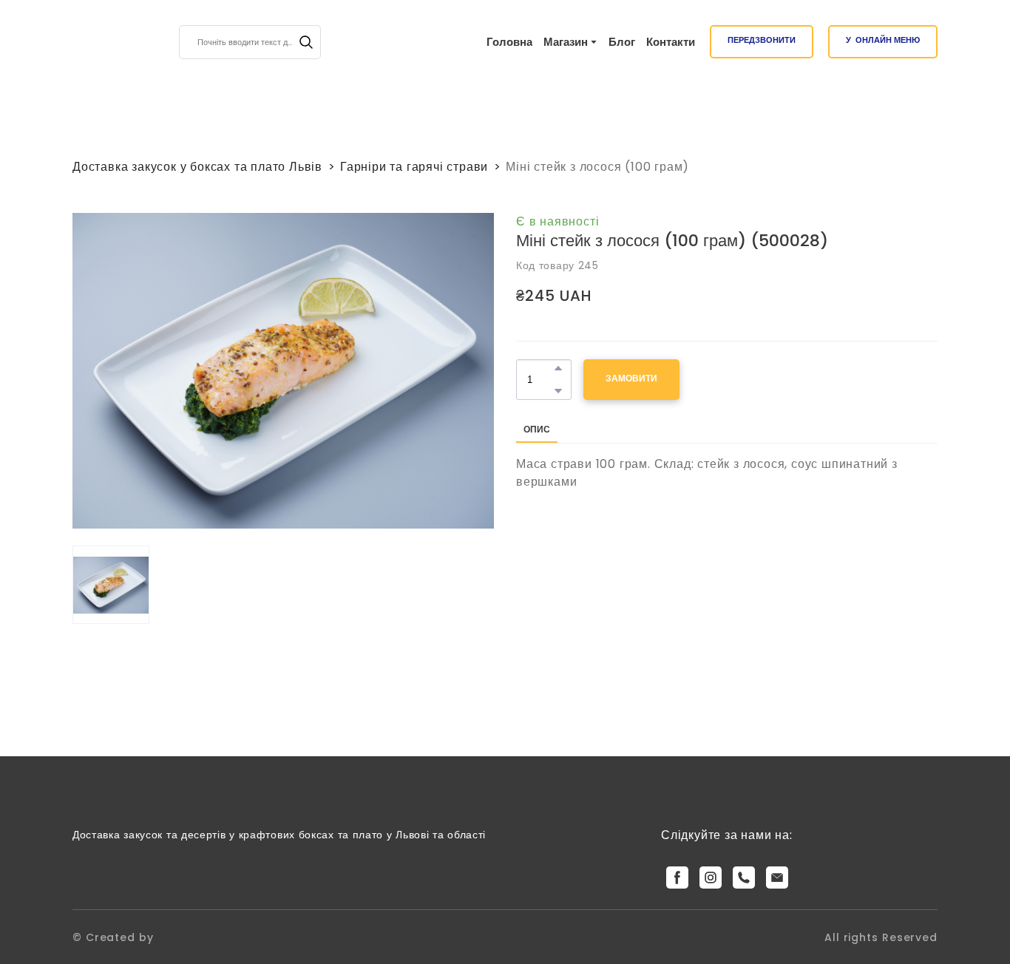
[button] (306, 42)
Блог (622, 42)
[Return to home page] (98, 42)
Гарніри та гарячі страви (414, 166)
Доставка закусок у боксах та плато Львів (197, 166)
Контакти (670, 42)
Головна (509, 42)
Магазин (565, 42)
